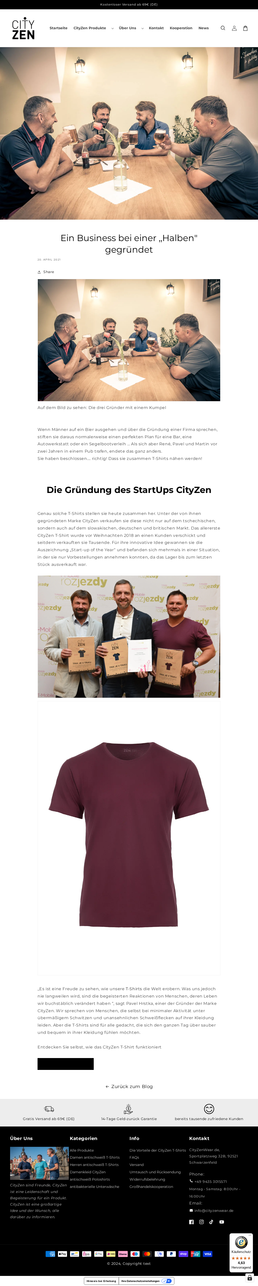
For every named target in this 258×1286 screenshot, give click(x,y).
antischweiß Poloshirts (90, 1179)
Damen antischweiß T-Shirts (95, 1157)
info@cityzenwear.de (214, 1210)
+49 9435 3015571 (211, 1181)
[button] (93, 28)
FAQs (134, 1157)
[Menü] (250, 1236)
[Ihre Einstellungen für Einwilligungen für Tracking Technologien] (249, 1277)
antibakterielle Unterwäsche (94, 1186)
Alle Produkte (82, 1150)
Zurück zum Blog (132, 1086)
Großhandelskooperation (151, 1186)
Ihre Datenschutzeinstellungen (140, 1280)
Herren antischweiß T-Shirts (94, 1164)
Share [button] (48, 272)
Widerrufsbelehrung (147, 1179)
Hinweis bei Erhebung (101, 1280)
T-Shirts (134, 988)
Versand (137, 1164)
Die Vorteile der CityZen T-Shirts (158, 1150)
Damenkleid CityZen (88, 1172)
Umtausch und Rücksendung (155, 1172)
